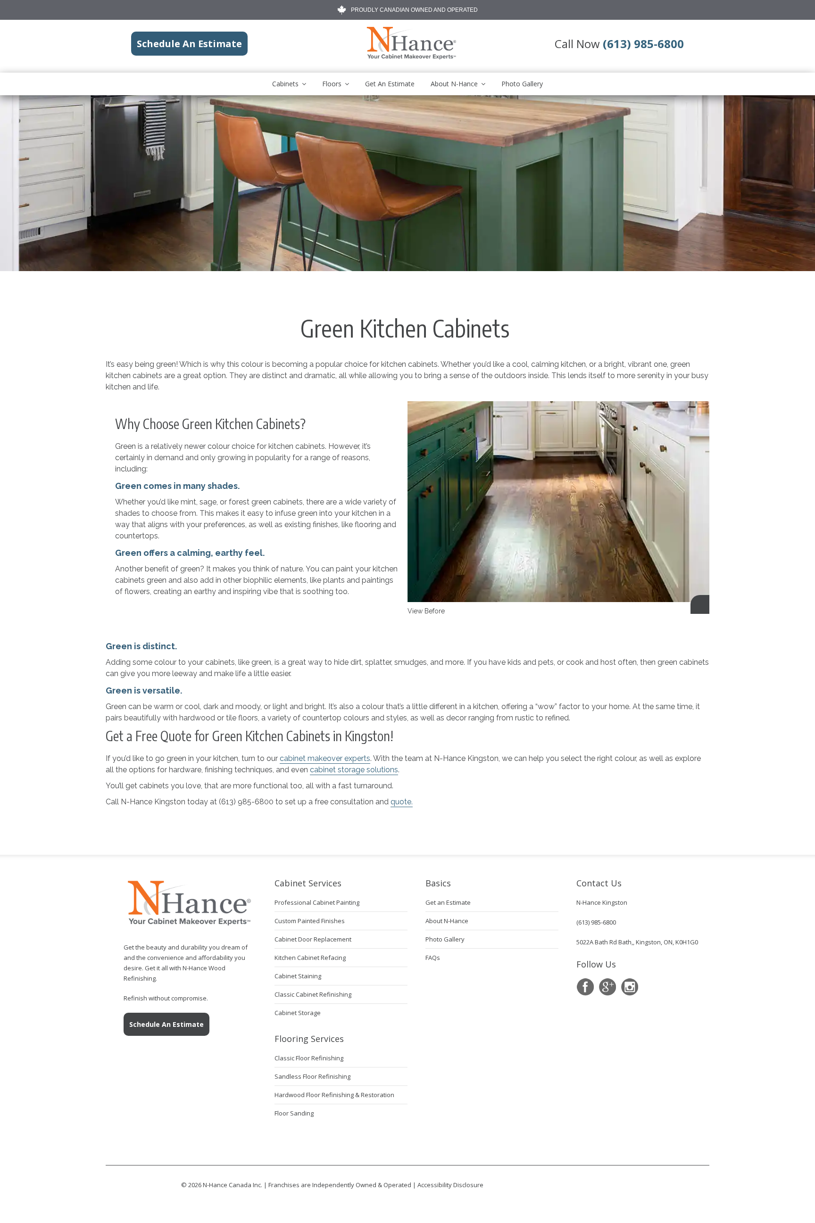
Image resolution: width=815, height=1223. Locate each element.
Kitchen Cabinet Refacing (310, 957)
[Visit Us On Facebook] (585, 987)
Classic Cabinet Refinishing (312, 994)
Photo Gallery (522, 83)
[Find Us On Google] (607, 987)
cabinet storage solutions (354, 769)
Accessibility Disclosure (450, 1185)
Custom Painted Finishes (309, 921)
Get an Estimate (390, 83)
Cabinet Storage (297, 1012)
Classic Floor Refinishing (308, 1058)
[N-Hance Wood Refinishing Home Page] (411, 57)
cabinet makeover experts (325, 758)
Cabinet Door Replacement (312, 939)
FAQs (432, 957)
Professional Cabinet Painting (316, 902)
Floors (331, 83)
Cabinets (285, 83)
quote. (402, 801)
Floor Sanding (294, 1113)
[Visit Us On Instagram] (629, 987)
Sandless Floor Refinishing (312, 1076)
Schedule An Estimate (166, 1024)
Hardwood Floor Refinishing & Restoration (334, 1095)
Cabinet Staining (297, 976)
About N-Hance (454, 83)
